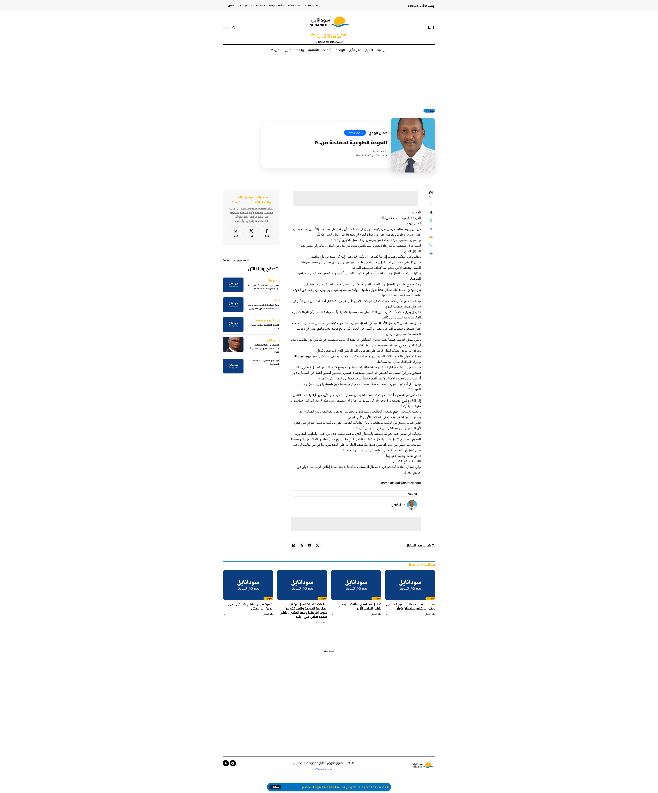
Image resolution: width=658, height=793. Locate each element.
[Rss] (429, 27)
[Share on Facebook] (431, 204)
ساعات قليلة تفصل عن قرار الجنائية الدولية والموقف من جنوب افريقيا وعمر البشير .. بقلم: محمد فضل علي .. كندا (303, 610)
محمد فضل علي (321, 622)
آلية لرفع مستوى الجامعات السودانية (266, 362)
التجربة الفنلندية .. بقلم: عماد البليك (265, 326)
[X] (251, 233)
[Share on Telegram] (431, 229)
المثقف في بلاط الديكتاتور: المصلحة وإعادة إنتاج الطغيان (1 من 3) (264, 348)
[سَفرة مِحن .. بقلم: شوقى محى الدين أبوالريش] (248, 585)
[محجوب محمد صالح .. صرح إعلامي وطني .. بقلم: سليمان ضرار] (410, 585)
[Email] (431, 237)
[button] (275, 787)
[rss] (235, 233)
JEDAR (318, 769)
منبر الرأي (429, 111)
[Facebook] (433, 27)
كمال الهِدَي (398, 504)
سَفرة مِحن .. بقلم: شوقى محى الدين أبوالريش (250, 606)
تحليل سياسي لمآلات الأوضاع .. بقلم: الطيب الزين (358, 606)
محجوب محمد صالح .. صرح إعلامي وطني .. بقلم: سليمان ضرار (410, 606)
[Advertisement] (329, 80)
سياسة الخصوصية (334, 786)
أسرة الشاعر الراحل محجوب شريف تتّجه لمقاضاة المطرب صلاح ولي (263, 306)
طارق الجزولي (430, 614)
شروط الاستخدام (311, 786)
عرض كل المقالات (353, 132)
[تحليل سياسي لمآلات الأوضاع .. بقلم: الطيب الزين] (356, 585)
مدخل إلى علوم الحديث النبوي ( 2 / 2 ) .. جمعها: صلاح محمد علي (262, 287)
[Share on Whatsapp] (431, 221)
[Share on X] (431, 212)
